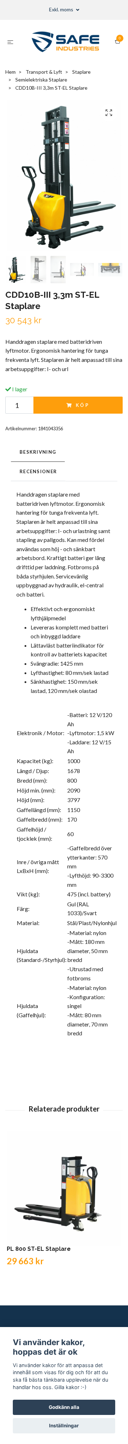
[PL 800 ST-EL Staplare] (64, 1188)
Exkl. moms (61, 9)
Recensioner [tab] (38, 471)
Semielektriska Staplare (41, 80)
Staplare (81, 72)
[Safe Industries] (65, 42)
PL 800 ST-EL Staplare (39, 1249)
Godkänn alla (64, 1407)
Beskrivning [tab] (38, 452)
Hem (10, 72)
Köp (83, 405)
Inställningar (64, 1425)
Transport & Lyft (44, 72)
